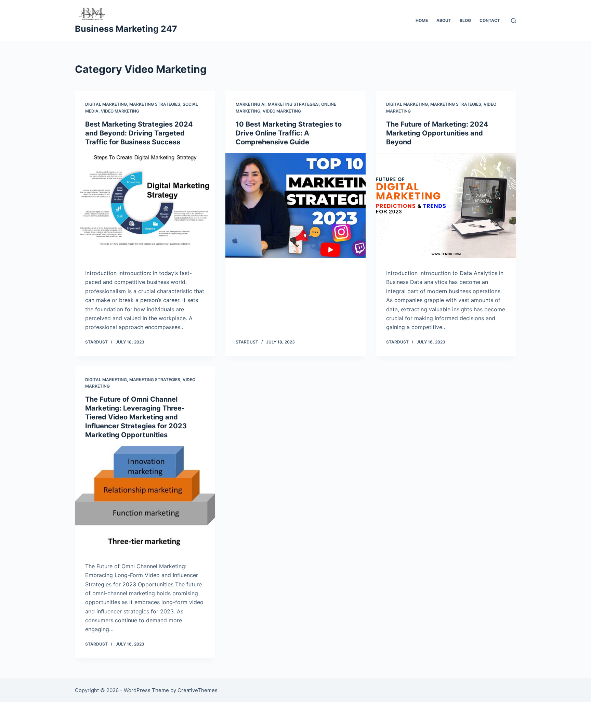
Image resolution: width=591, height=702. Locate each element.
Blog (465, 20)
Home (422, 20)
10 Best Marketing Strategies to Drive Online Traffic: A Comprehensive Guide (289, 133)
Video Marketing (120, 111)
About (443, 20)
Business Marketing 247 (126, 29)
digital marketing (106, 104)
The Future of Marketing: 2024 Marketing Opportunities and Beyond (437, 133)
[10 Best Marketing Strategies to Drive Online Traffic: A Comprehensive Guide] (295, 206)
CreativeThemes (198, 690)
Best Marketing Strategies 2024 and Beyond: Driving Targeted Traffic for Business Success (139, 133)
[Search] (513, 20)
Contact (490, 20)
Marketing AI (250, 104)
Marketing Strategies (154, 104)
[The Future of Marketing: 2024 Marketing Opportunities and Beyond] (446, 206)
